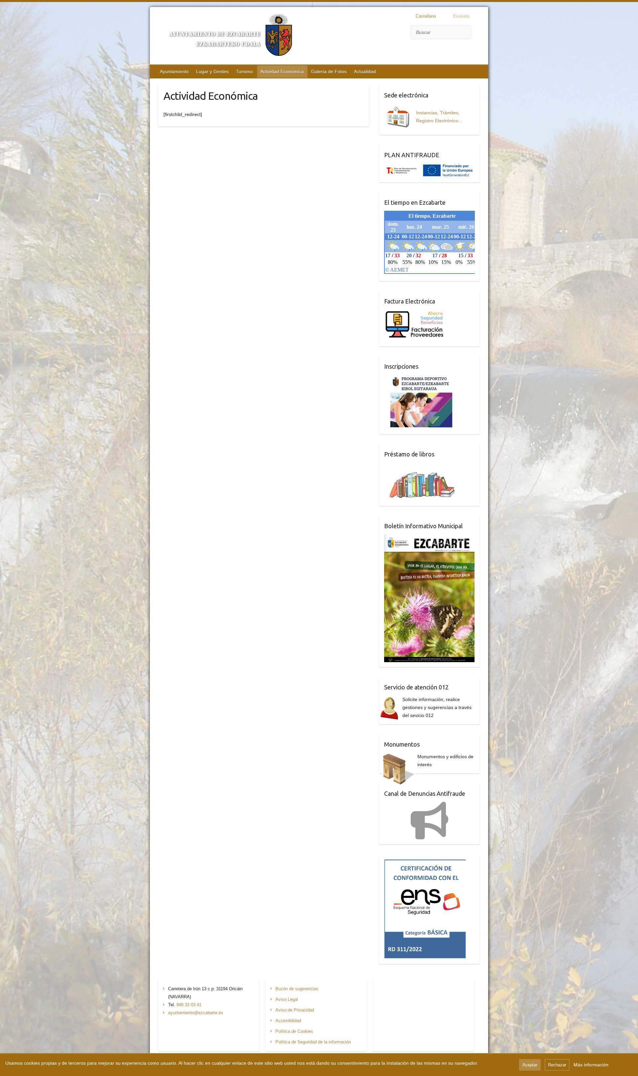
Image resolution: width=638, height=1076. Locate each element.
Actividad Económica (282, 71)
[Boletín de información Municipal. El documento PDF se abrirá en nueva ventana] (429, 538)
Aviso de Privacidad (294, 1010)
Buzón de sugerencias (296, 988)
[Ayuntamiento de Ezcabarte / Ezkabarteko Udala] (226, 36)
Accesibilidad (288, 1020)
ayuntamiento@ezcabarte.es (195, 1012)
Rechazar (557, 1064)
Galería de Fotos (329, 71)
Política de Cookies (294, 1031)
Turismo (244, 71)
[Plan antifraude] (429, 167)
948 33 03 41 (188, 1004)
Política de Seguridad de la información (313, 1041)
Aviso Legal (286, 999)
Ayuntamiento (174, 71)
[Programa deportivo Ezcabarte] (421, 378)
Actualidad (365, 71)
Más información (591, 1064)
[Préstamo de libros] (424, 466)
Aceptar (529, 1064)
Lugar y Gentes (212, 71)
